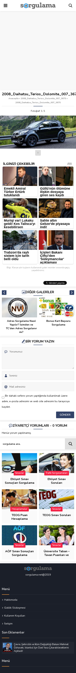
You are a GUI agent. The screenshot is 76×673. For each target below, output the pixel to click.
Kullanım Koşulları (14, 615)
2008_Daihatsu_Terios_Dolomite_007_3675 (43, 98)
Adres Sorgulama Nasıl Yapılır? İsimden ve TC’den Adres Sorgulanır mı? (21, 326)
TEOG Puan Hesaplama (19, 517)
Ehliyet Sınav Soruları (57, 481)
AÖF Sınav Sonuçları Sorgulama (19, 553)
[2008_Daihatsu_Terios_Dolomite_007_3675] (38, 132)
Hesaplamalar (19, 509)
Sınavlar (19, 473)
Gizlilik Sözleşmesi (14, 607)
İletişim (8, 623)
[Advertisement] (38, 51)
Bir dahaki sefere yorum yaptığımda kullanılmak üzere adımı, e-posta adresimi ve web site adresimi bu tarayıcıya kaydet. (36, 401)
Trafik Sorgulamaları (57, 473)
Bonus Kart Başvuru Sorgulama (58, 322)
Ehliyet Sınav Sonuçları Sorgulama (19, 481)
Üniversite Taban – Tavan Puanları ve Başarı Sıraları (57, 555)
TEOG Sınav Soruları (56, 515)
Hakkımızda (10, 599)
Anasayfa (13, 98)
